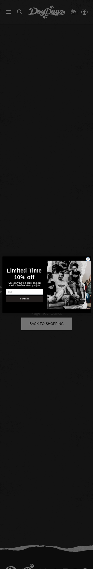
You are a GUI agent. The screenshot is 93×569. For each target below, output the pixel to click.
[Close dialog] (88, 259)
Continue (24, 299)
